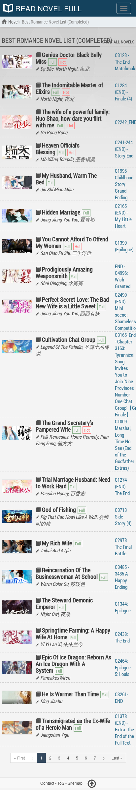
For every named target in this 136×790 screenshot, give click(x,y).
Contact (47, 783)
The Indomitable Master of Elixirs (69, 88)
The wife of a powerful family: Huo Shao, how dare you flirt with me (73, 118)
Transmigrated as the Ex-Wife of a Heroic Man (73, 724)
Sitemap (75, 783)
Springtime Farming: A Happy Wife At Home (73, 633)
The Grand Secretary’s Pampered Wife (64, 426)
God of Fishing (59, 510)
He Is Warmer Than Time (70, 694)
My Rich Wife (57, 543)
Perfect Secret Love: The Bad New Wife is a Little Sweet (72, 302)
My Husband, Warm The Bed (66, 178)
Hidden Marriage (61, 212)
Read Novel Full (47, 8)
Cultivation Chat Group (68, 339)
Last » (117, 757)
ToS (60, 783)
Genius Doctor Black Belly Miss (69, 58)
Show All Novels (118, 42)
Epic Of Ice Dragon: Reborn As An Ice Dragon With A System (73, 663)
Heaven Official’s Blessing (58, 148)
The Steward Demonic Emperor (64, 603)
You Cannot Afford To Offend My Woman (72, 242)
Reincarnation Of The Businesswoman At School (67, 573)
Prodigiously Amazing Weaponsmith (64, 272)
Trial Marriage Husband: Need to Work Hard (73, 482)
